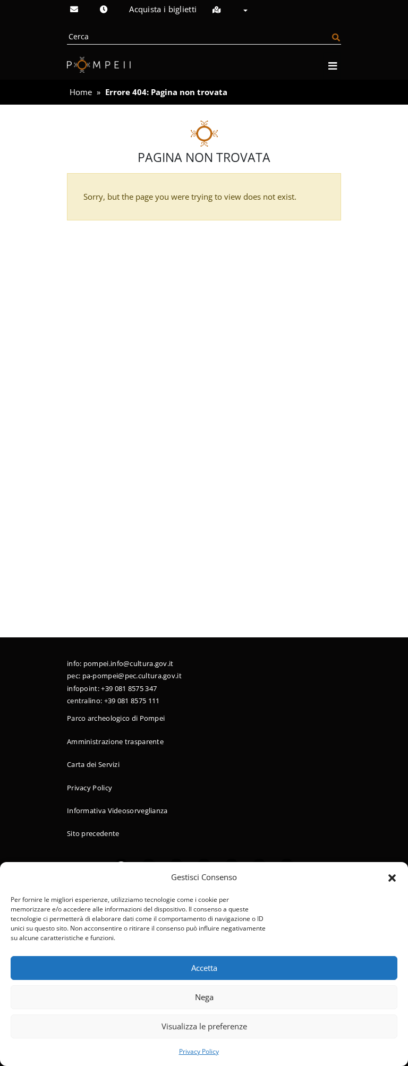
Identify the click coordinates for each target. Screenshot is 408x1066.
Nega (204, 997)
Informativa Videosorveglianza (117, 810)
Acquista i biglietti (163, 9)
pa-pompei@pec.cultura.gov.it (132, 675)
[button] (392, 877)
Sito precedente (93, 833)
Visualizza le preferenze (204, 1026)
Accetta (204, 967)
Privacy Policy (199, 1051)
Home (81, 92)
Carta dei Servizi (93, 764)
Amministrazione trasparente (115, 741)
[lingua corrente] (241, 11)
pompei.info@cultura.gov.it (128, 663)
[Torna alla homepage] (99, 64)
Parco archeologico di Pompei (116, 718)
